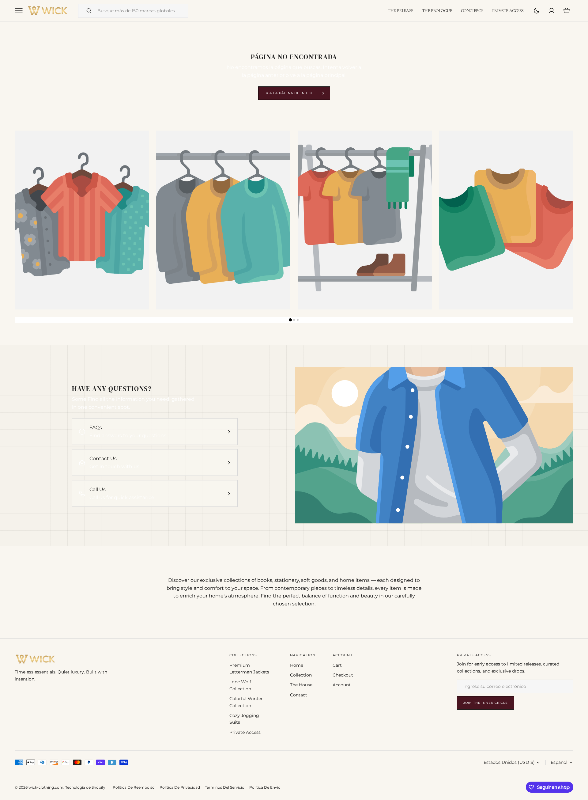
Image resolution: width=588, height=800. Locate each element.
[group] (82, 220)
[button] (566, 10)
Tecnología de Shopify (85, 787)
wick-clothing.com (45, 787)
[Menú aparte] (21, 11)
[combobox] (141, 11)
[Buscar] (86, 10)
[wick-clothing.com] (47, 10)
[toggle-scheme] (536, 10)
